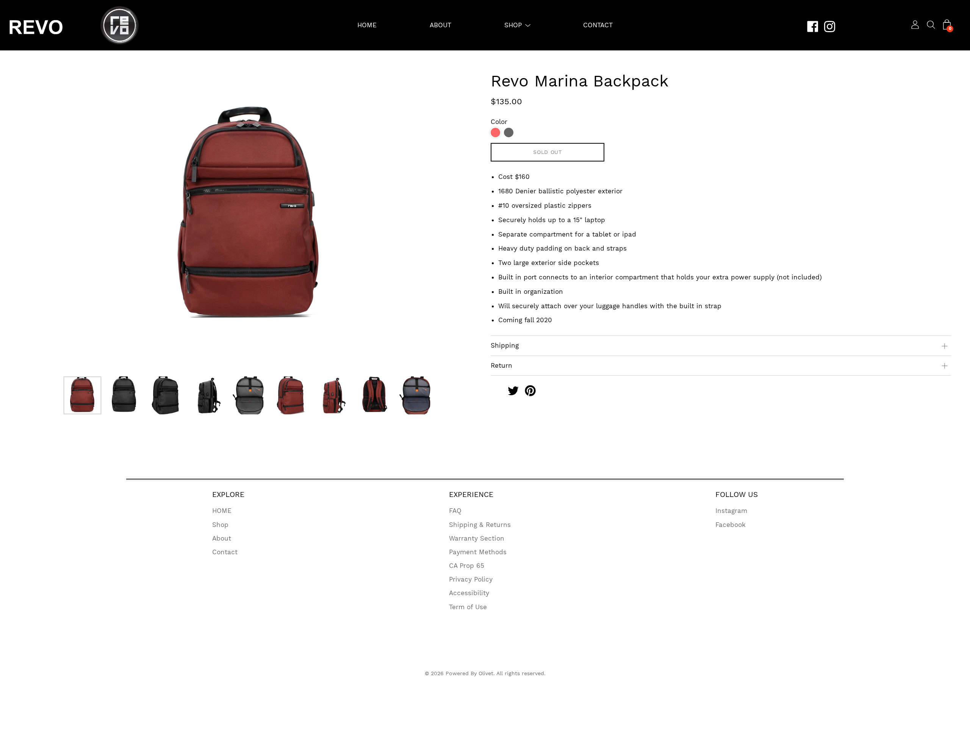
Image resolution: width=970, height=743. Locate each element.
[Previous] (37, 221)
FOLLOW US (736, 494)
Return (501, 365)
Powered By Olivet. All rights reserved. (496, 673)
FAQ (455, 510)
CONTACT (598, 25)
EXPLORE (228, 494)
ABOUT (440, 25)
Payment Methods (478, 552)
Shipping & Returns (480, 524)
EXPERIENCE (471, 494)
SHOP (513, 25)
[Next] (460, 221)
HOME (367, 25)
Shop (220, 524)
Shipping (505, 345)
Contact (225, 552)
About (221, 538)
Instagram (731, 510)
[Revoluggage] (496, 392)
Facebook (730, 524)
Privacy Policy (471, 579)
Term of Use (468, 607)
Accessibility (469, 593)
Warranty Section (476, 538)
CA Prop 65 (466, 565)
